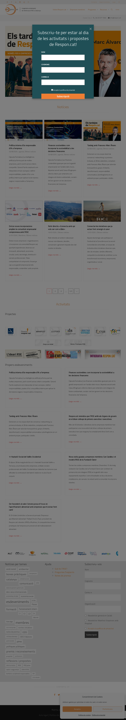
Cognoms (45, 64)
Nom (43, 52)
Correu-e (45, 77)
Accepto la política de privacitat (64, 90)
